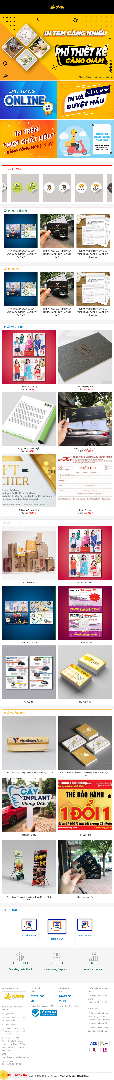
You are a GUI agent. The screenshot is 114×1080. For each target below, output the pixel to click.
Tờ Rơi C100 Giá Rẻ (29, 387)
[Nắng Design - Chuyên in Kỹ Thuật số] (57, 7)
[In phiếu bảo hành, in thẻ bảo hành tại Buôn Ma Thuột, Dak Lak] (57, 231)
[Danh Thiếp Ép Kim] (85, 357)
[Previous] (6, 188)
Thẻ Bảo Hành (85, 835)
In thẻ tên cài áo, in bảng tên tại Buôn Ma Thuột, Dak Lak (29, 773)
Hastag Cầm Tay (29, 835)
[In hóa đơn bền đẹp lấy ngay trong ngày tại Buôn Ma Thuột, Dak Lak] (93, 231)
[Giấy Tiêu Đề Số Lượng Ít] (29, 419)
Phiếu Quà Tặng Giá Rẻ (29, 510)
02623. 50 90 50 (65, 999)
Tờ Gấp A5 (28, 702)
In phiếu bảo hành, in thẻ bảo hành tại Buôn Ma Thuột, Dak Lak (57, 254)
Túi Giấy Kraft (29, 583)
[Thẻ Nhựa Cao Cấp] (85, 867)
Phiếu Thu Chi (85, 510)
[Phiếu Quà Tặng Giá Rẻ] (29, 481)
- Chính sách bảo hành (98, 1013)
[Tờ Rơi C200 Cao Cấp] (29, 613)
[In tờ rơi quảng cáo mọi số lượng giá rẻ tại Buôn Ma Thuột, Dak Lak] (21, 231)
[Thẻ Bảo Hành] (85, 805)
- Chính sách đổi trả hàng (99, 1020)
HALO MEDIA (82, 1076)
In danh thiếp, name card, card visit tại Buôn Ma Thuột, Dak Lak (85, 774)
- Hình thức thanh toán (98, 1002)
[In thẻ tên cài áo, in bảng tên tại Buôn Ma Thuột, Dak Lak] (29, 743)
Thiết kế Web (66, 1076)
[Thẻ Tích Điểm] (85, 672)
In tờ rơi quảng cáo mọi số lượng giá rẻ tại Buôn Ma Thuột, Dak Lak (21, 254)
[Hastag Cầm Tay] (29, 805)
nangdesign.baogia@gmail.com (16, 1057)
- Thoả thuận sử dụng (97, 1016)
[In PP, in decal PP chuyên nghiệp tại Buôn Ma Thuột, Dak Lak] (29, 867)
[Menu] (3, 6)
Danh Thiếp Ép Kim (85, 387)
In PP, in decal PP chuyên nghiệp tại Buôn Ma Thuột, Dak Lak (29, 898)
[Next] (107, 188)
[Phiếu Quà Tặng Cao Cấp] (85, 419)
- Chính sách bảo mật (97, 1023)
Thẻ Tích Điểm (85, 702)
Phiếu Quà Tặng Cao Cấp (85, 448)
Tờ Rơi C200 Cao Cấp (29, 642)
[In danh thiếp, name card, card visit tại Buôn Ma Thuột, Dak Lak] (85, 743)
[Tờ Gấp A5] (29, 672)
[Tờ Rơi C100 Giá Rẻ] (29, 357)
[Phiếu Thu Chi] (85, 481)
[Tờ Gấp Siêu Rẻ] (85, 613)
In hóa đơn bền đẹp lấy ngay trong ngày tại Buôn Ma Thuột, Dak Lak (93, 254)
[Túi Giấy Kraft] (29, 553)
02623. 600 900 (17, 1038)
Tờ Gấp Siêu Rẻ (85, 642)
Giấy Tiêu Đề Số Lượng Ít (28, 448)
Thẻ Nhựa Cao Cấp (85, 897)
